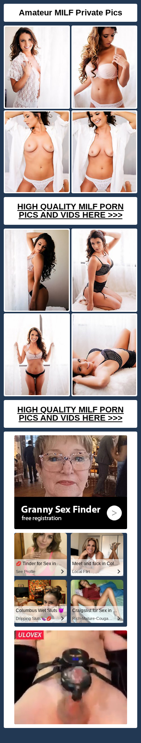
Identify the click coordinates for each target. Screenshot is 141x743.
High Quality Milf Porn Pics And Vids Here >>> (70, 211)
